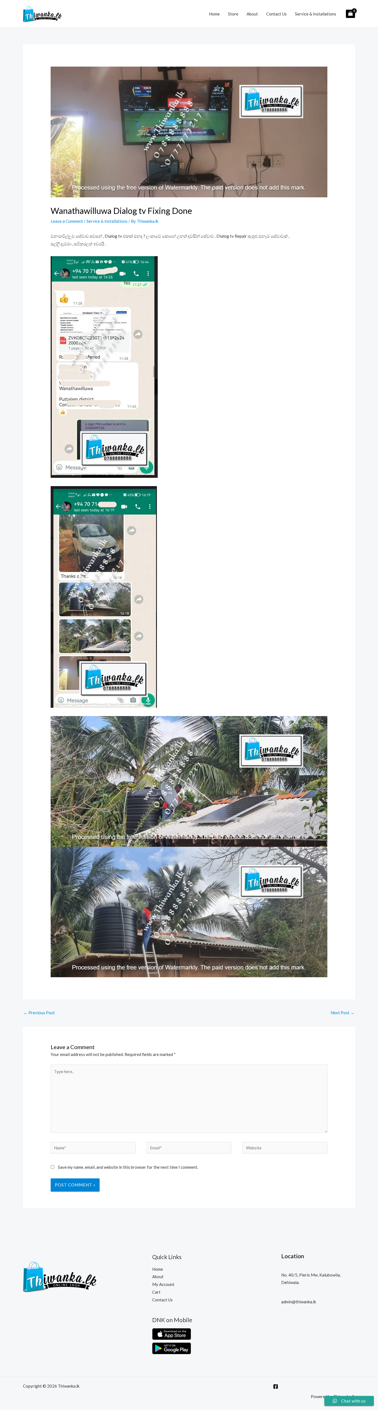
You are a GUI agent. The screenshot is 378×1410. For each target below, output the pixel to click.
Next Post (342, 1012)
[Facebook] (275, 1386)
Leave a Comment (67, 221)
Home (214, 13)
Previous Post (39, 1012)
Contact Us (276, 13)
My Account (163, 1284)
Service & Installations (315, 13)
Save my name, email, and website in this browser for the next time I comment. (128, 1167)
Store (233, 13)
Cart (156, 1292)
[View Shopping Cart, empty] (350, 14)
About (252, 13)
